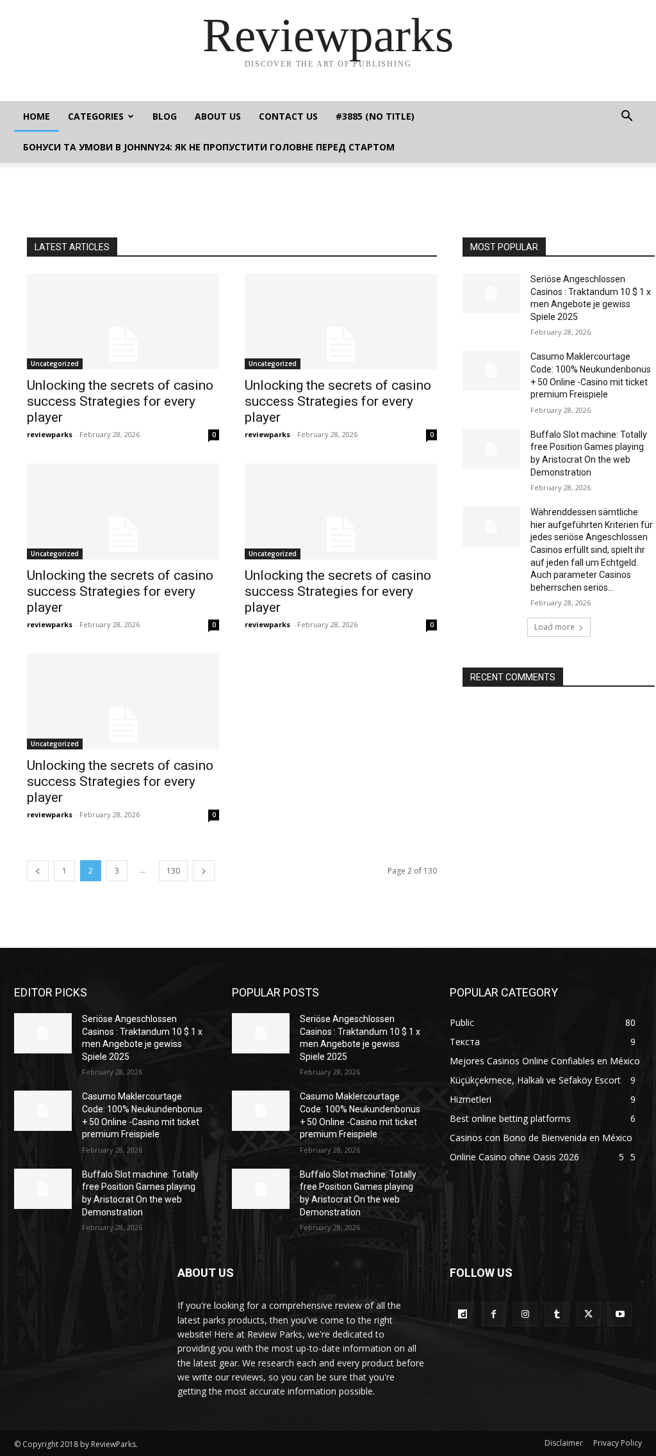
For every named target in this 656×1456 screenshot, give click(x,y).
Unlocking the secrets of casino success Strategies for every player (120, 401)
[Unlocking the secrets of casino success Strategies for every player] (123, 321)
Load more (554, 626)
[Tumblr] (557, 1314)
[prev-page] (38, 870)
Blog (164, 116)
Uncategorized (55, 363)
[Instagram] (524, 1314)
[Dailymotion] (462, 1314)
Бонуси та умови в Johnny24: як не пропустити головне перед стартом (209, 147)
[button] (626, 117)
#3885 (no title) (375, 116)
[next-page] (204, 870)
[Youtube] (619, 1314)
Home (36, 116)
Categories (96, 116)
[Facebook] (493, 1314)
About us (218, 116)
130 (173, 870)
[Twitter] (588, 1314)
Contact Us (288, 116)
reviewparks (49, 434)
